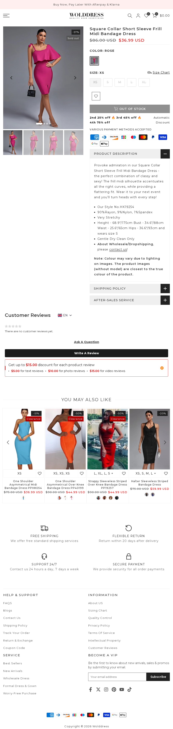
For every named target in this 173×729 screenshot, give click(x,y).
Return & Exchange (18, 640)
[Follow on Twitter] (98, 689)
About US (95, 603)
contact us (118, 249)
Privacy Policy (99, 625)
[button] (86, 342)
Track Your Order (16, 633)
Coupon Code (14, 648)
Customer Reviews (102, 648)
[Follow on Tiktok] (129, 689)
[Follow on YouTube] (121, 689)
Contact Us (11, 618)
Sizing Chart (97, 610)
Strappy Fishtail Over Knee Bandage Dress (65, 483)
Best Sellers (12, 663)
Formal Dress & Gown (19, 686)
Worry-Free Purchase (19, 693)
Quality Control (100, 618)
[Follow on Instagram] (106, 689)
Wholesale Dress (16, 678)
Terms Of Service (101, 633)
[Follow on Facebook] (90, 689)
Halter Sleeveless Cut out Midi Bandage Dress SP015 (107, 483)
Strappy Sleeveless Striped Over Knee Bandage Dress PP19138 (23, 485)
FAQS (7, 603)
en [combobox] (65, 315)
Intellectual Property (104, 640)
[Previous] (11, 77)
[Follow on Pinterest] (114, 689)
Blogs (7, 610)
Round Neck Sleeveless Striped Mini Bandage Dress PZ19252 (149, 485)
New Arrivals (12, 671)
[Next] (75, 77)
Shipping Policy (15, 625)
